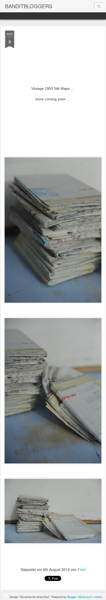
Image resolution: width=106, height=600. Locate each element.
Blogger (71, 597)
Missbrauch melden (90, 597)
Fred (81, 569)
